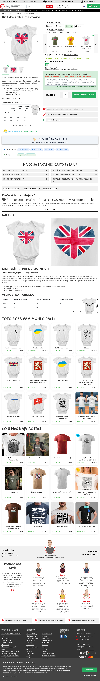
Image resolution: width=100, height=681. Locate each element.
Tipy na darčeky (31, 634)
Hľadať (49, 6)
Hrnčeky (29, 642)
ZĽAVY (29, 10)
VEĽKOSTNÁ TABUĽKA (71, 55)
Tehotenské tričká (48, 654)
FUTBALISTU (50, 2)
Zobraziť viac (50, 209)
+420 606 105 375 (63, 5)
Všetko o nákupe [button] (75, 10)
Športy (44, 649)
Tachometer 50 (62, 527)
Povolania (45, 638)
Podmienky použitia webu (10, 656)
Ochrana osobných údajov (10, 651)
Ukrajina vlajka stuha (13, 417)
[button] (85, 6)
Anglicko (19, 13)
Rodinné (45, 645)
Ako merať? (5, 645)
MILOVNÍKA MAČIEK (89, 2)
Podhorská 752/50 (82, 644)
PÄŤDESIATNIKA (31, 2)
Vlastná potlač (47, 10)
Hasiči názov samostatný (62, 458)
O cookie (4, 658)
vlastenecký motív (62, 149)
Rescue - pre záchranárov (86, 527)
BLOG (3, 636)
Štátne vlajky (30, 155)
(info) (66, 142)
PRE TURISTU (69, 2)
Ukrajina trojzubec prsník (13, 348)
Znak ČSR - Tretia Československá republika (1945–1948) (87, 382)
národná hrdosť (23, 149)
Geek (28, 656)
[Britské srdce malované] (25, 242)
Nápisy (44, 636)
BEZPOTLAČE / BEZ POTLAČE (62, 492)
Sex (43, 647)
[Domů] (3, 13)
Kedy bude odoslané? (72, 69)
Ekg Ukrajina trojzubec (62, 348)
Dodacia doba (6, 640)
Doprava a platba (7, 642)
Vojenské (45, 658)
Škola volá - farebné (38, 492)
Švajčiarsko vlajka (38, 417)
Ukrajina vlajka (38, 348)
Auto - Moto (30, 640)
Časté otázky (5, 638)
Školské (44, 651)
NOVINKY (36, 10)
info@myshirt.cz (92, 554)
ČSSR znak (86, 348)
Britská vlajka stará (13, 380)
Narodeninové (47, 634)
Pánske (50, 26)
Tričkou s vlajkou (37, 149)
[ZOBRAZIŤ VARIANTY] (13, 334)
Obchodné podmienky (8, 654)
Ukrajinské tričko (62, 380)
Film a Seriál (30, 654)
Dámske (60, 26)
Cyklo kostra (13, 492)
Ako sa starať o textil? (8, 647)
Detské (70, 26)
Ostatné (80, 26)
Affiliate (4, 649)
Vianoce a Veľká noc (48, 656)
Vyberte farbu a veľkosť (84, 95)
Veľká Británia (49, 149)
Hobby (28, 658)
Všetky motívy (31, 636)
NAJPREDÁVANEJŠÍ (61, 10)
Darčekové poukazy (33, 638)
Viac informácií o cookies (10, 677)
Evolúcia (29, 651)
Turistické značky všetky (37, 458)
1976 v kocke (37, 527)
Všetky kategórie (13, 10)
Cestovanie (10, 13)
